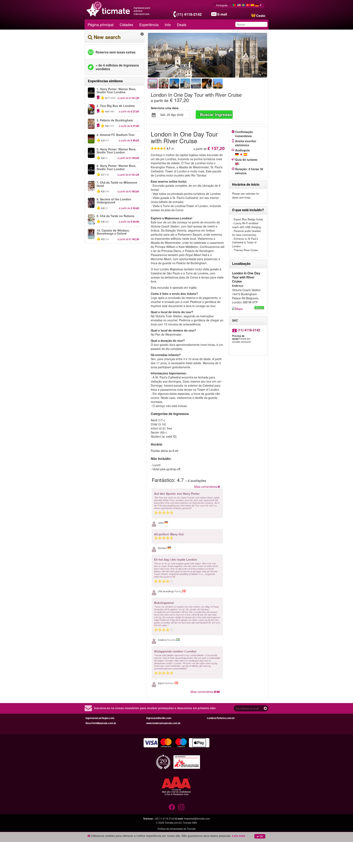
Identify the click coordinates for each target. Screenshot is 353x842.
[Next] (240, 55)
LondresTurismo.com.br (221, 718)
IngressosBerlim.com (158, 718)
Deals (181, 24)
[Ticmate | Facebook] (172, 807)
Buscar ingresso (216, 114)
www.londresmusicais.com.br (163, 723)
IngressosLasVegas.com (100, 718)
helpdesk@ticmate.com (197, 818)
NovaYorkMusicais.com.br (101, 723)
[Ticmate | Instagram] (181, 807)
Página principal (101, 24)
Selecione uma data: (165, 108)
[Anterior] (174, 55)
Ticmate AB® (190, 822)
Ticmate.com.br (173, 822)
